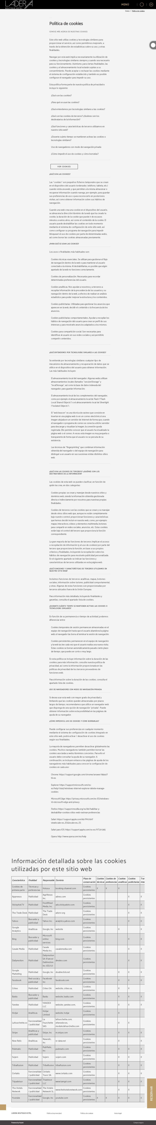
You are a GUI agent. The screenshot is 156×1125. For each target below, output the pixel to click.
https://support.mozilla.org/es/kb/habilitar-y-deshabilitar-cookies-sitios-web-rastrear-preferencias (75, 810)
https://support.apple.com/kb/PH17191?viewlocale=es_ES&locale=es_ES (72, 821)
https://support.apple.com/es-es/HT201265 (85, 830)
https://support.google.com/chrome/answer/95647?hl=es (79, 776)
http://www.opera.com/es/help (72, 836)
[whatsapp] (153, 45)
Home (127, 11)
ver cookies (64, 166)
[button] (128, 4)
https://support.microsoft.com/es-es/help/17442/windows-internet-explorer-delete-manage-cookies (78, 788)
